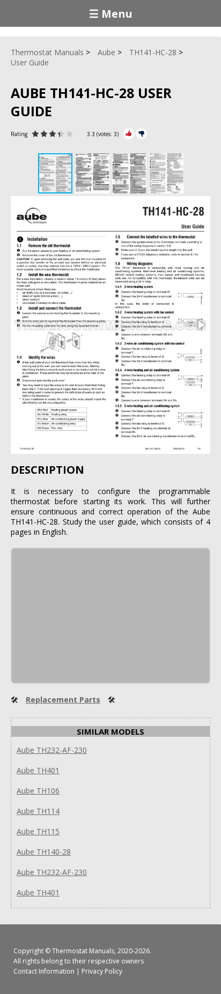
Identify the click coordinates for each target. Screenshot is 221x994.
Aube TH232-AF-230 (52, 750)
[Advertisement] (92, 616)
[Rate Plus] (128, 133)
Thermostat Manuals (83, 950)
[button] (93, 173)
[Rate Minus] (141, 133)
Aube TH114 (38, 811)
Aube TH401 (38, 770)
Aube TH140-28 (44, 852)
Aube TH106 (38, 791)
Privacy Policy (102, 971)
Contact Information (44, 971)
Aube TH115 (38, 831)
